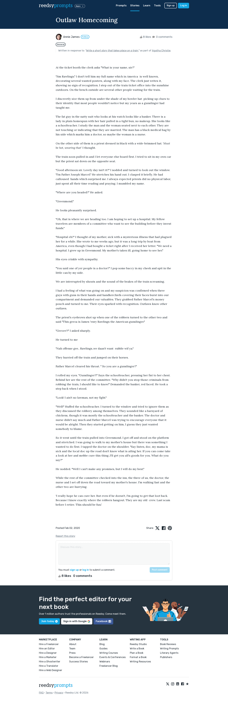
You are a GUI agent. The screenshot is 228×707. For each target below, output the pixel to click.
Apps (78, 6)
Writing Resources (140, 661)
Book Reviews (168, 644)
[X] (168, 684)
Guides (103, 648)
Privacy (59, 692)
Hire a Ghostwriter (49, 661)
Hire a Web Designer (50, 670)
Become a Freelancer (81, 657)
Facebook (102, 621)
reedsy (56, 6)
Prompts (121, 5)
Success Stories (78, 661)
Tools (157, 5)
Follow (85, 37)
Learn (146, 5)
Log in (183, 5)
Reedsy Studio (138, 644)
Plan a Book (136, 652)
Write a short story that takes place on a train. (112, 50)
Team (72, 648)
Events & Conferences (112, 657)
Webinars (104, 661)
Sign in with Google (75, 621)
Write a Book (137, 648)
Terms (49, 692)
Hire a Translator (48, 665)
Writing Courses (108, 652)
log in (85, 569)
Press (72, 652)
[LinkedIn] (177, 684)
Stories (134, 5)
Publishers (166, 657)
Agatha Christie (161, 50)
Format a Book (138, 657)
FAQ (41, 692)
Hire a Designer (48, 652)
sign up (74, 569)
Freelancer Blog (108, 665)
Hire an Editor (47, 648)
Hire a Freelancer (49, 644)
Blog (102, 644)
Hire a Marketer (47, 657)
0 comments (163, 37)
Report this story (65, 536)
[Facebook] (182, 684)
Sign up (171, 5)
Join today (47, 621)
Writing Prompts (169, 648)
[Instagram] (172, 684)
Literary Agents (169, 652)
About (72, 644)
